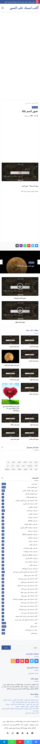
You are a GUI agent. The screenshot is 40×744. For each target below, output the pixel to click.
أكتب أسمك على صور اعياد (29, 589)
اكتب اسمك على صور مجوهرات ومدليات (25, 599)
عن (8, 465)
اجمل (36, 462)
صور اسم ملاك (14, 424)
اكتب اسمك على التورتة (30, 504)
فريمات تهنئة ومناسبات (30, 548)
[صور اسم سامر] (29, 432)
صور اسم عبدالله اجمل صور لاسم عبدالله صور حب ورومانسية (11, 408)
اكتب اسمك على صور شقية (28, 592)
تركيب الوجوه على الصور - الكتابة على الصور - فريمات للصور (21, 700)
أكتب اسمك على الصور (31, 713)
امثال (13, 462)
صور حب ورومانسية (31, 630)
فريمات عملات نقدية (31, 562)
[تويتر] (32, 245)
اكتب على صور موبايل (30, 575)
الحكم (25, 462)
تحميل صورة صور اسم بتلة (29, 191)
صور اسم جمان (33, 394)
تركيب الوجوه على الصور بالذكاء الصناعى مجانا (25, 702)
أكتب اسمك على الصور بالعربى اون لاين (25, 572)
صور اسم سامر (33, 439)
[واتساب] (24, 245)
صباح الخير (34, 633)
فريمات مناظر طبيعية (30, 524)
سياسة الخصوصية (33, 673)
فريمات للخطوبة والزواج (29, 555)
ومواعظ (7, 469)
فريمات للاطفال (32, 521)
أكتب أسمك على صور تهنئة (29, 596)
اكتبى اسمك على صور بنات (29, 613)
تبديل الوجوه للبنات (31, 497)
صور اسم (27, 103)
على (12, 465)
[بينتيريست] (28, 245)
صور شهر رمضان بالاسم (30, 490)
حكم (36, 465)
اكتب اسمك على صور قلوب (28, 582)
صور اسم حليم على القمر (11, 365)
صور (23, 465)
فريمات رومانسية (32, 510)
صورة (18, 465)
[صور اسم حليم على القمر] (10, 356)
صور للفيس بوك (32, 487)
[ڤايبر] (21, 245)
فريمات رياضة (33, 541)
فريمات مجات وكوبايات (30, 551)
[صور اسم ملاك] (10, 418)
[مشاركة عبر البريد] (17, 245)
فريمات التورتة (32, 514)
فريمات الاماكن (32, 538)
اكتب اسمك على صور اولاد (29, 602)
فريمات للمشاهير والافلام (29, 534)
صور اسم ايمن (34, 346)
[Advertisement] (20, 34)
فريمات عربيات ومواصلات (29, 568)
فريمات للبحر (33, 544)
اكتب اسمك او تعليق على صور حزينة (26, 620)
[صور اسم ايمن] (29, 340)
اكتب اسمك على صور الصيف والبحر (26, 500)
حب (8, 462)
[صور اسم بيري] (10, 432)
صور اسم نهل (34, 424)
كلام (31, 469)
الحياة (19, 462)
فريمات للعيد (33, 565)
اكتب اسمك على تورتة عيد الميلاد (27, 585)
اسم (31, 462)
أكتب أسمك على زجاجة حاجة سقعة (26, 616)
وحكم (13, 469)
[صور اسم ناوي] (29, 373)
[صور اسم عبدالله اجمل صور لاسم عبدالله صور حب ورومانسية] (10, 393)
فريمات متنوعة (32, 517)
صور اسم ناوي (34, 379)
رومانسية (29, 465)
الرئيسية (34, 103)
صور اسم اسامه (14, 379)
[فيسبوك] (36, 245)
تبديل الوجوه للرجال (31, 494)
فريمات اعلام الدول (31, 558)
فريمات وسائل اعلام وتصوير (28, 527)
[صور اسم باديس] (29, 354)
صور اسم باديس (33, 361)
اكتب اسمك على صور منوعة (28, 606)
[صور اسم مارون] (10, 340)
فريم (36, 469)
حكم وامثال (33, 626)
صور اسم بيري (15, 439)
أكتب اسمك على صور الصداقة (28, 609)
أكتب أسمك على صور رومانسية (27, 579)
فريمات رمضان (32, 531)
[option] (20, 262)
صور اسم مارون (14, 346)
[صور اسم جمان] (29, 387)
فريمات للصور (33, 507)
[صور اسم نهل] (29, 418)
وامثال (19, 469)
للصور (25, 469)
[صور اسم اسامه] (10, 373)
